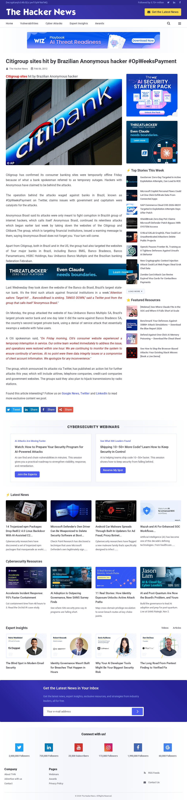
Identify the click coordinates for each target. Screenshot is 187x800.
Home (9, 23)
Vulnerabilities (29, 23)
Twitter (85, 393)
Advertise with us (13, 779)
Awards (99, 23)
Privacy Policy (56, 783)
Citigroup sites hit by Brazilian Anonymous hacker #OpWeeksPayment (91, 61)
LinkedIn (101, 393)
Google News (70, 393)
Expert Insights (79, 23)
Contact (8, 783)
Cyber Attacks (54, 23)
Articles (177, 627)
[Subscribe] (137, 711)
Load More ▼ (135, 291)
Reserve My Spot (113, 470)
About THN (10, 774)
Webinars (54, 774)
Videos (165, 627)
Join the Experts (27, 474)
